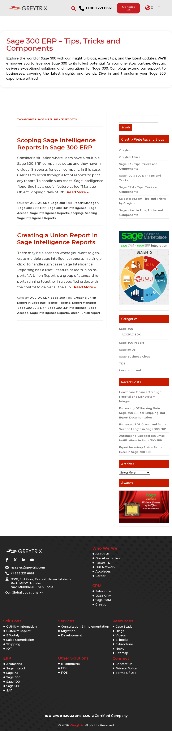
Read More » (78, 192)
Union (75, 312)
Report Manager (86, 203)
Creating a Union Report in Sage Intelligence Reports (57, 239)
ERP (7, 658)
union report (91, 312)
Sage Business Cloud (135, 356)
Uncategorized (130, 370)
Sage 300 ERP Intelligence (67, 208)
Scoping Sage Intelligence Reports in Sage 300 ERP (56, 144)
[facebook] (6, 559)
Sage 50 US (127, 349)
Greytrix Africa (129, 157)
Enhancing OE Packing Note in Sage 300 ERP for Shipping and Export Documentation (142, 413)
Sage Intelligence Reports (49, 213)
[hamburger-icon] (158, 7)
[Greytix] (34, 551)
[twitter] (15, 559)
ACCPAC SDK (39, 203)
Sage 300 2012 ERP (32, 208)
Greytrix (125, 150)
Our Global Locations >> (24, 592)
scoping (77, 213)
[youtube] (31, 559)
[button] (149, 8)
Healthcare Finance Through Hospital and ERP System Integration (140, 397)
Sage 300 (58, 203)
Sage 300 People (131, 342)
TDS (122, 363)
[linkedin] (23, 559)
